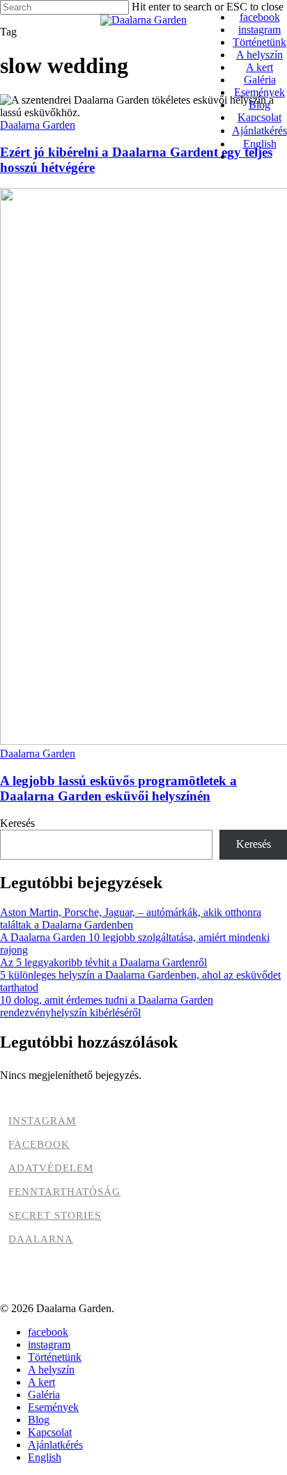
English (44, 1457)
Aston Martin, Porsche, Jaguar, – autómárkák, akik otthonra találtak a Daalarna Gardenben (130, 918)
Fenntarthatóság (64, 1191)
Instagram (42, 1120)
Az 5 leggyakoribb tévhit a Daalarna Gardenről (103, 962)
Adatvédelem (50, 1168)
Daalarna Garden (37, 125)
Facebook (39, 1144)
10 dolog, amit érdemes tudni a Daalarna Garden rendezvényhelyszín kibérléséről (106, 1006)
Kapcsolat (50, 1432)
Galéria (44, 1395)
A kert (41, 1382)
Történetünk (55, 1357)
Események (53, 1407)
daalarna (40, 1239)
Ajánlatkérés (55, 1445)
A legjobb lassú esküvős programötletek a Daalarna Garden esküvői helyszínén (118, 788)
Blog (38, 1420)
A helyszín (51, 1369)
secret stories (54, 1215)
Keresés (17, 823)
